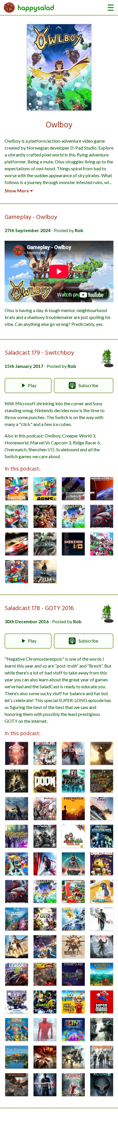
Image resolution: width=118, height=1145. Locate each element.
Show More (17, 190)
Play (32, 385)
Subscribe (88, 385)
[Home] (29, 7)
